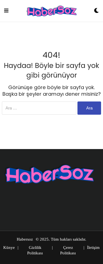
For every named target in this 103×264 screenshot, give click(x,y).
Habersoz (25, 239)
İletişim (93, 247)
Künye (9, 247)
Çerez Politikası (68, 250)
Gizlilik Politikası (35, 250)
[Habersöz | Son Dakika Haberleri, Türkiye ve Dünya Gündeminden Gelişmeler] (51, 11)
